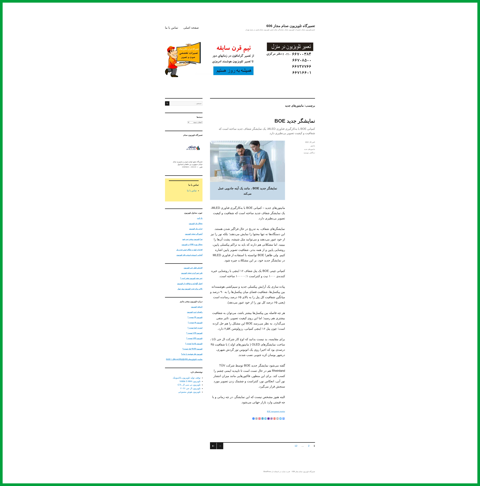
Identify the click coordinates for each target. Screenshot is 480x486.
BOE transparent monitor (276, 411)
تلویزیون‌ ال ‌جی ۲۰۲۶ (190, 388)
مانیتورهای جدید (309, 149)
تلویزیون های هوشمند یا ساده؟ (191, 354)
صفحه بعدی (213, 446)
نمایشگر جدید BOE (294, 121)
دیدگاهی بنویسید (309, 153)
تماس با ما (171, 27)
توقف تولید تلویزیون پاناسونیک (186, 378)
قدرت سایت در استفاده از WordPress (276, 471)
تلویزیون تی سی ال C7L (189, 385)
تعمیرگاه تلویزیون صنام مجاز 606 (290, 26)
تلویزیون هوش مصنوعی (189, 392)
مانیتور (312, 146)
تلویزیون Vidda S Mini (190, 381)
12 (295, 445)
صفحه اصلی (191, 27)
